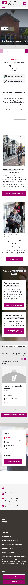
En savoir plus (14, 259)
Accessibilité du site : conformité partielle (14, 556)
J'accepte (14, 576)
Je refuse (14, 581)
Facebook (9, 445)
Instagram (9, 452)
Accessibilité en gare (15, 69)
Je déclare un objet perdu (14, 305)
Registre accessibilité (8, 552)
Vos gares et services (12, 46)
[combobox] (14, 41)
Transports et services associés (14, 193)
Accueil (3, 46)
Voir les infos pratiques (13, 461)
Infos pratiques (15, 65)
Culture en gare (6, 536)
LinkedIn (8, 455)
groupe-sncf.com (6, 548)
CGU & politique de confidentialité (12, 544)
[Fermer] (1, 3)
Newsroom (5, 532)
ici (11, 566)
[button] (26, 51)
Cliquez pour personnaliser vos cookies (9, 570)
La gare (8, 51)
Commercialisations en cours (10, 540)
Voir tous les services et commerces (14, 414)
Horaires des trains (19, 51)
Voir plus (6, 403)
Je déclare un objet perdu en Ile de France (13, 331)
